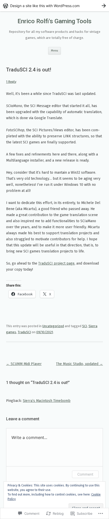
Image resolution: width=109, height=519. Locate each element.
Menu (54, 50)
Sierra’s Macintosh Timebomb (46, 401)
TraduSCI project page (56, 263)
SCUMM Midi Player (24, 364)
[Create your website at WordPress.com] (54, 5)
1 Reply (11, 82)
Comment (85, 474)
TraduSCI (24, 332)
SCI (84, 326)
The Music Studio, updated (79, 364)
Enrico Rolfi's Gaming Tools (54, 21)
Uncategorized (53, 326)
